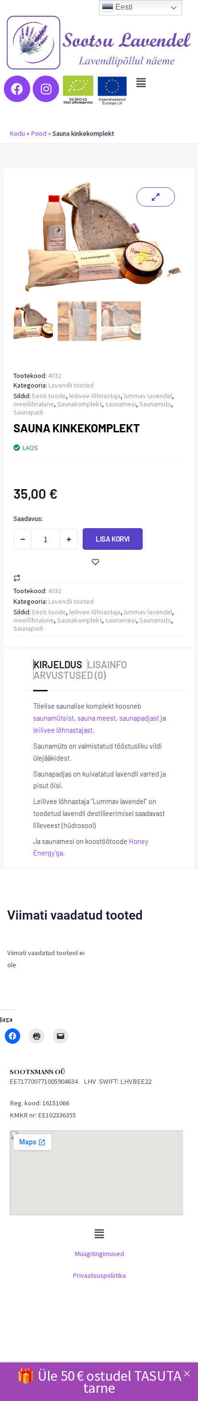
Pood (39, 133)
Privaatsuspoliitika (99, 1275)
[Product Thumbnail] (155, 197)
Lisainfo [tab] (107, 664)
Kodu (17, 133)
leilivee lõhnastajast (63, 730)
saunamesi (120, 404)
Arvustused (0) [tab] (70, 675)
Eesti (123, 7)
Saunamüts (155, 404)
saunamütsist (53, 717)
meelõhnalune (33, 404)
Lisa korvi (113, 538)
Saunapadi (28, 412)
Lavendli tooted (71, 385)
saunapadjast (139, 717)
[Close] (187, 1373)
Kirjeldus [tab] (58, 664)
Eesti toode (49, 395)
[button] (141, 82)
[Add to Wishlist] (95, 562)
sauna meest (96, 717)
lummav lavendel (148, 395)
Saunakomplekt (79, 404)
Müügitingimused (99, 1253)
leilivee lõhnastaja (95, 395)
